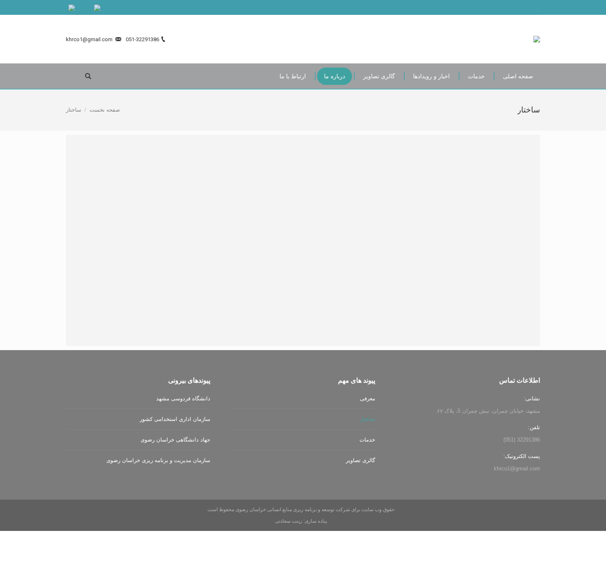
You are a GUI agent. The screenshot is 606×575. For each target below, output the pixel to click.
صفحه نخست (104, 110)
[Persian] (62, 10)
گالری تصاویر (360, 460)
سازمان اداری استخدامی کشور (175, 419)
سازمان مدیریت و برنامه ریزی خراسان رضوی (158, 460)
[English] (88, 10)
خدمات (367, 440)
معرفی (367, 398)
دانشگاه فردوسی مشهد (183, 398)
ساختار (367, 419)
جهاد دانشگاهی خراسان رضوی (175, 440)
